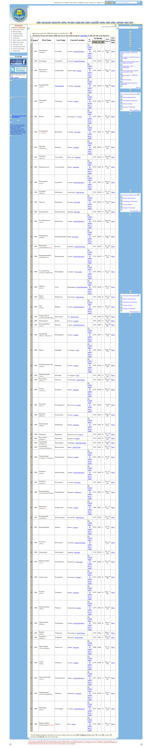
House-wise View (18, 49)
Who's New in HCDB (19, 40)
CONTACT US (92, 2)
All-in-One (16, 38)
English (16, 77)
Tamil (12, 77)
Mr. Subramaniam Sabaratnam (129, 100)
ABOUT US (100, 2)
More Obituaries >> (135, 110)
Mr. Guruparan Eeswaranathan (129, 94)
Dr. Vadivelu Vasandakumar (128, 97)
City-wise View (17, 44)
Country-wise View (19, 46)
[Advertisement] (130, 151)
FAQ (86, 2)
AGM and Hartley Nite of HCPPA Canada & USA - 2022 (129, 71)
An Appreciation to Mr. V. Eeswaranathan (127, 67)
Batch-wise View (18, 42)
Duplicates (16, 51)
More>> (138, 87)
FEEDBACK (81, 2)
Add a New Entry (18, 29)
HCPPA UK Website (126, 79)
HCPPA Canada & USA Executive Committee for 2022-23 (130, 62)
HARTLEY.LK (58, 2)
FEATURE (66, 2)
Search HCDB (17, 34)
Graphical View (18, 36)
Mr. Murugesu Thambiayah (128, 107)
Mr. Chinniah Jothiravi (126, 103)
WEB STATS (73, 2)
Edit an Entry (17, 31)
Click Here (83, 36)
